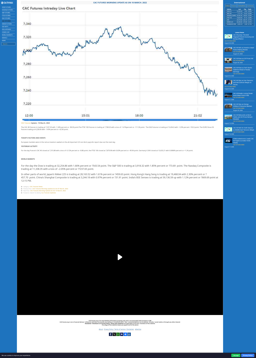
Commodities (241, 6)
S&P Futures (6, 13)
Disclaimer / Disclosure (92, 323)
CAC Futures (26, 123)
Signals (4, 38)
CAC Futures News (36, 187)
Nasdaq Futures (7, 10)
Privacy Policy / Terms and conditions (113, 323)
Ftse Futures (6, 15)
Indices (228, 6)
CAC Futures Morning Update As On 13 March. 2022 (48, 191)
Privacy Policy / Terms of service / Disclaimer (119, 329)
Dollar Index (6, 29)
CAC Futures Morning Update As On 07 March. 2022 (50, 189)
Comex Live (5, 32)
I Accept (236, 355)
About (101, 329)
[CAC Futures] (8, 3)
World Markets (7, 35)
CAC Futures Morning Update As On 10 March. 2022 (120, 2)
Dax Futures (6, 18)
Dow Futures (6, 7)
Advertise (138, 329)
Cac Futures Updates (48, 193)
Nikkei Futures (7, 24)
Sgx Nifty (5, 26)
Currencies (250, 6)
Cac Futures (6, 21)
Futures (234, 6)
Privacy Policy (248, 355)
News (4, 40)
